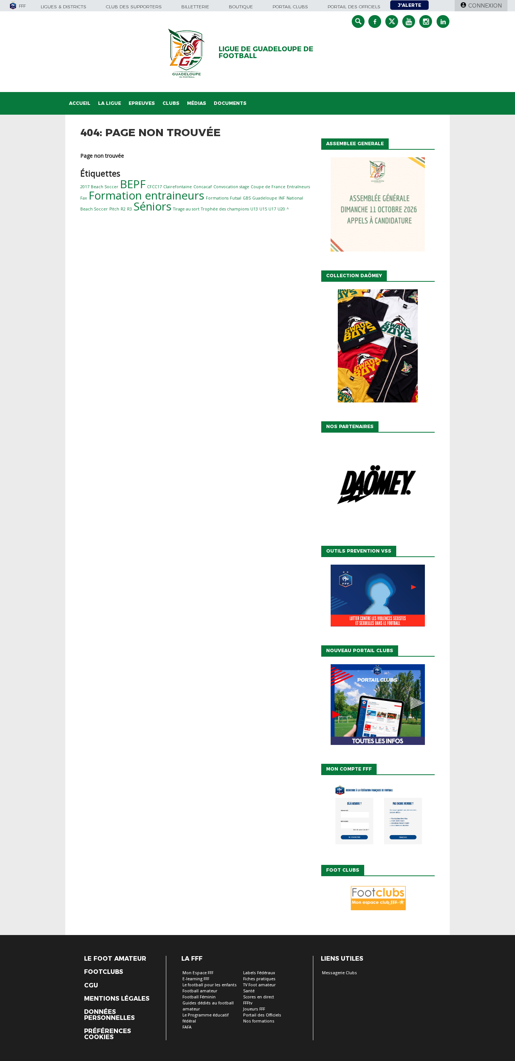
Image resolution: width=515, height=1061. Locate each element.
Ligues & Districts (63, 7)
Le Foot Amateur (115, 959)
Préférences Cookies (107, 1034)
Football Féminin (199, 997)
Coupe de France (268, 186)
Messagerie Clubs (339, 972)
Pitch (114, 209)
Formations (217, 198)
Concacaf (202, 186)
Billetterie (195, 7)
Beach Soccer (104, 186)
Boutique (241, 7)
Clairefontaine (177, 186)
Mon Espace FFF (197, 972)
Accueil (79, 103)
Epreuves (142, 103)
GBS (247, 198)
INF (282, 198)
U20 (281, 209)
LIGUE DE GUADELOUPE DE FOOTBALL (266, 52)
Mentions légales (116, 999)
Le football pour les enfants (209, 985)
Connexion (485, 5)
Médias (196, 103)
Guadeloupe (264, 198)
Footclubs (103, 972)
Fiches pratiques (259, 979)
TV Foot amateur (259, 985)
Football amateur (199, 991)
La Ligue (109, 103)
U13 (254, 209)
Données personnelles (109, 1015)
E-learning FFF (195, 979)
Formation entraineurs (146, 195)
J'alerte (409, 5)
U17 (272, 209)
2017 (84, 186)
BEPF (133, 184)
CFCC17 (154, 186)
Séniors (152, 206)
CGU (91, 986)
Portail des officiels (354, 7)
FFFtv (247, 1003)
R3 (129, 209)
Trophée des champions (225, 209)
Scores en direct (258, 997)
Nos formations (258, 1021)
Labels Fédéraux (259, 972)
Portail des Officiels (262, 1015)
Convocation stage (231, 186)
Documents (230, 103)
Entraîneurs (298, 186)
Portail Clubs (290, 7)
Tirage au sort (186, 209)
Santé (248, 991)
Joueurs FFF (254, 1009)
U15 (263, 209)
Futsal (235, 198)
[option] (377, 487)
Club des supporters (134, 7)
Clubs (170, 103)
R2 (123, 209)
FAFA (187, 1027)
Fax (83, 198)
